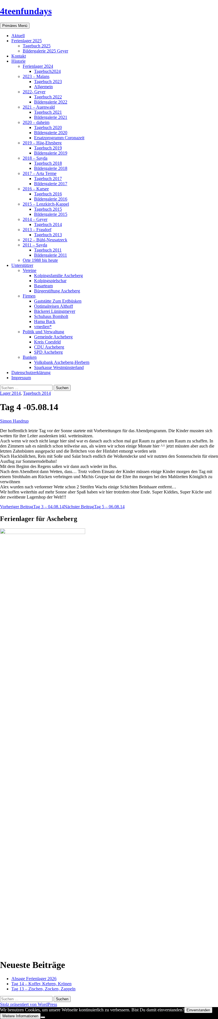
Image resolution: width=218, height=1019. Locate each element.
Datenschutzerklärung (31, 372)
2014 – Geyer (35, 219)
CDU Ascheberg (49, 347)
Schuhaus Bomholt (51, 316)
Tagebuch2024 (47, 71)
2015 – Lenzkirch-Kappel (46, 204)
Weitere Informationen (20, 1016)
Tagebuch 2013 (48, 234)
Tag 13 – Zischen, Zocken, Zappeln (43, 988)
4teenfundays (26, 11)
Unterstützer (22, 265)
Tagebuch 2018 (48, 163)
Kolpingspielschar (50, 280)
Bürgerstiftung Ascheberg (57, 290)
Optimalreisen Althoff (53, 306)
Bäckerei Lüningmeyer (54, 311)
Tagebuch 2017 (48, 178)
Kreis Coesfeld (47, 341)
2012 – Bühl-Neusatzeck (45, 239)
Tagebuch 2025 (37, 45)
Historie (18, 61)
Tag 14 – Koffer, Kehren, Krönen (41, 983)
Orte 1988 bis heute (40, 260)
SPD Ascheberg (48, 352)
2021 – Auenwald (39, 107)
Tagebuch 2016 (48, 193)
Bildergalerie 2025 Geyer (45, 50)
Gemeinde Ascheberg (53, 336)
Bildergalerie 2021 (50, 117)
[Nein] (43, 1017)
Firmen (29, 296)
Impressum (21, 377)
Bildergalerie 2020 (50, 132)
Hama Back (44, 321)
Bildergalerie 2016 (50, 199)
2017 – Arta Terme (39, 173)
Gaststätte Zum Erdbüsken (57, 301)
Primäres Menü (14, 26)
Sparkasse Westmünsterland (59, 367)
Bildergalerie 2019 (50, 153)
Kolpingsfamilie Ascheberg (58, 275)
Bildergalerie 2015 (50, 214)
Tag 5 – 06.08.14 (94, 506)
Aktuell (18, 35)
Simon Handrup (14, 421)
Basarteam (43, 285)
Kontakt (18, 56)
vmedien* (43, 326)
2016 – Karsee (36, 188)
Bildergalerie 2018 (50, 168)
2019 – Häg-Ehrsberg (42, 142)
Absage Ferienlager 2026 (33, 978)
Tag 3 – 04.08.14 (32, 506)
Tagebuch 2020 (48, 127)
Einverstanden (198, 1010)
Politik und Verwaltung (43, 331)
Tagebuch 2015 (48, 209)
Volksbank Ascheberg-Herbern (61, 362)
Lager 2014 (10, 393)
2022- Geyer (34, 91)
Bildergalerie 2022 (50, 102)
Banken (30, 357)
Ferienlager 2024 (38, 66)
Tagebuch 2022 (48, 96)
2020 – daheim (36, 122)
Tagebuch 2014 (48, 224)
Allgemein (43, 86)
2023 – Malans (36, 76)
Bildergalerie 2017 (50, 183)
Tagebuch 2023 (48, 81)
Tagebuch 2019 (48, 147)
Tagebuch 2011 (48, 250)
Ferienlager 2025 (26, 40)
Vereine (29, 270)
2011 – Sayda (35, 244)
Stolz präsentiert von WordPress (28, 1004)
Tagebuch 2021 (48, 112)
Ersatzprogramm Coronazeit (59, 137)
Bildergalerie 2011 (50, 255)
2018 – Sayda (35, 158)
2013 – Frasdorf (37, 229)
